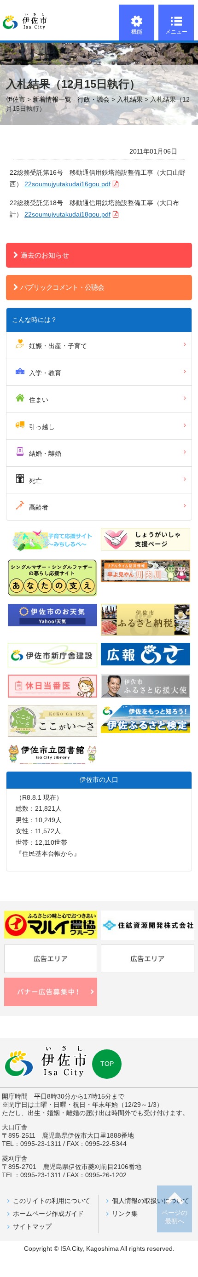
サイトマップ (32, 1226)
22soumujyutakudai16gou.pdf (67, 184)
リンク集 (125, 1213)
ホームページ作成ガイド (48, 1213)
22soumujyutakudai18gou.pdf (67, 214)
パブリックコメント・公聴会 (62, 287)
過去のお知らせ (45, 255)
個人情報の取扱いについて (150, 1200)
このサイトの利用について (51, 1200)
